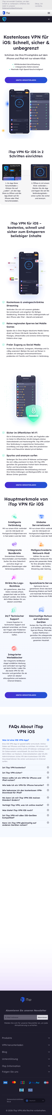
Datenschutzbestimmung (12, 8)
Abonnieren (42, 1017)
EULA (9, 1102)
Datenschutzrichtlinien (15, 1099)
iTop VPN (6, 13)
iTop (26, 999)
